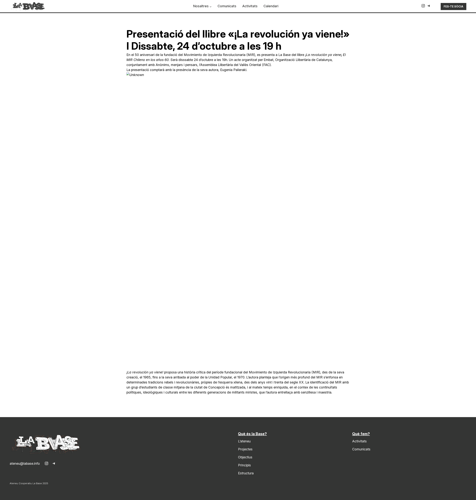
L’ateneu (244, 441)
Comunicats (361, 449)
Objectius (245, 457)
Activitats (359, 441)
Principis (244, 465)
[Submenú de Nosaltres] (211, 7)
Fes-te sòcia (453, 6)
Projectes (245, 449)
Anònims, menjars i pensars (176, 65)
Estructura (246, 473)
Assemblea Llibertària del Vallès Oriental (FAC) (235, 65)
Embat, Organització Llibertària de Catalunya (298, 60)
